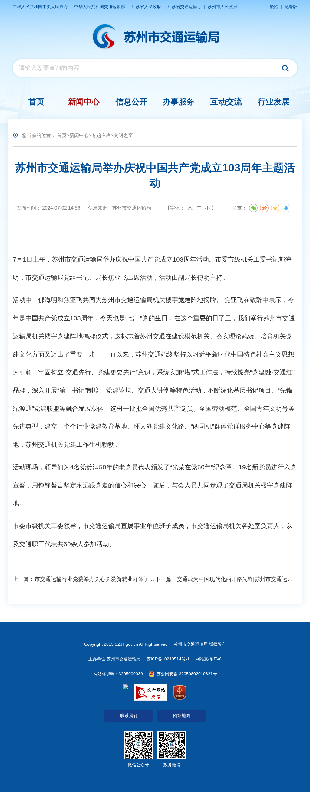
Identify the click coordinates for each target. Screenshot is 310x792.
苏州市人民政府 (222, 6)
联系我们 (128, 715)
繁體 (274, 6)
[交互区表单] (155, 68)
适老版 (291, 6)
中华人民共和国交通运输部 (99, 6)
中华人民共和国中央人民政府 (40, 6)
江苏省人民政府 (146, 6)
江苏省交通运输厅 (184, 6)
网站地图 (181, 715)
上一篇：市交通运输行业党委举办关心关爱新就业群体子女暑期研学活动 (100, 579)
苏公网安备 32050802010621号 (186, 673)
